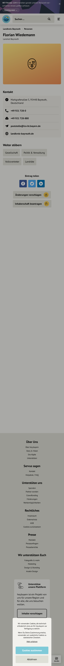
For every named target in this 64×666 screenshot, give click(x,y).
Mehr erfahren (32, 641)
